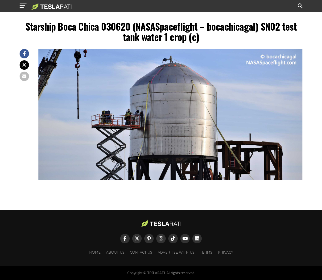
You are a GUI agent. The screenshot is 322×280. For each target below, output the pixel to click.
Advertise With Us (176, 252)
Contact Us (141, 252)
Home (95, 252)
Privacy (225, 252)
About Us (115, 252)
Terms (206, 252)
